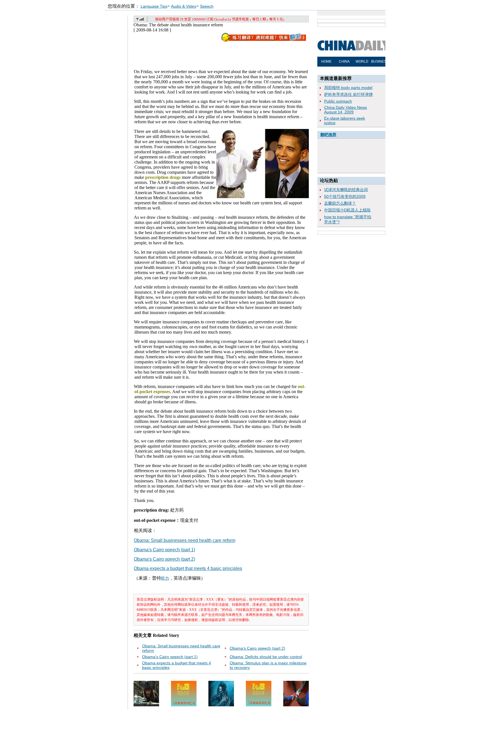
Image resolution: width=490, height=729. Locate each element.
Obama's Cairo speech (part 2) (164, 559)
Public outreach (338, 101)
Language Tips (154, 6)
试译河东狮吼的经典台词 (346, 189)
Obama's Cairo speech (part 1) (164, 549)
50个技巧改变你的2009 (345, 196)
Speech (207, 6)
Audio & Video (183, 6)
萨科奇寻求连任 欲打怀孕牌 (348, 94)
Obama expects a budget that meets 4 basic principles (188, 568)
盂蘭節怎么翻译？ (340, 203)
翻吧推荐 (328, 134)
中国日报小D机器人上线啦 (347, 210)
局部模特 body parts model (348, 87)
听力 (165, 578)
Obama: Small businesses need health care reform (184, 540)
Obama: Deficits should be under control (266, 656)
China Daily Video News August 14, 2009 (345, 109)
